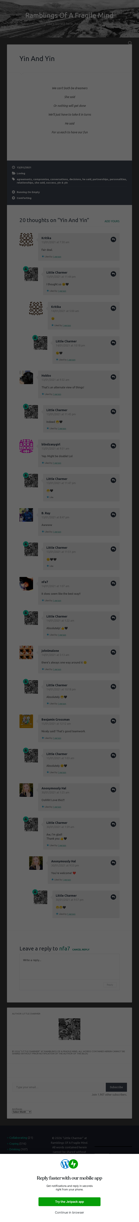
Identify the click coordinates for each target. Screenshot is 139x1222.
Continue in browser (69, 1212)
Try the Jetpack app (69, 1201)
